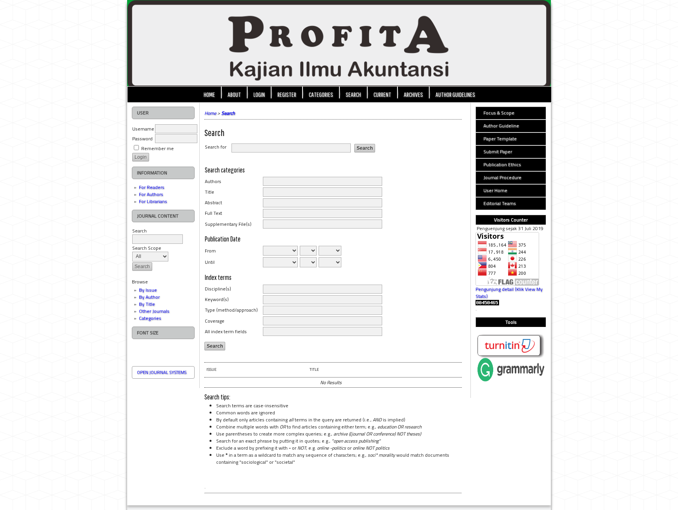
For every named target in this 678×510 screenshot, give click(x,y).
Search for (215, 146)
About (234, 94)
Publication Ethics (502, 164)
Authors (213, 181)
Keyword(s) (217, 299)
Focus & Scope (498, 112)
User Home (495, 190)
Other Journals (154, 311)
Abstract (213, 202)
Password (142, 138)
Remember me (157, 148)
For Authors (151, 194)
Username (143, 128)
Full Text (213, 213)
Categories (150, 318)
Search (139, 230)
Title (209, 191)
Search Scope (146, 247)
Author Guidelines (455, 94)
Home (209, 94)
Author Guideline (501, 125)
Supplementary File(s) (228, 224)
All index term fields (226, 331)
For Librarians (153, 201)
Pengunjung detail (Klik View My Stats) (509, 293)
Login (259, 94)
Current (382, 94)
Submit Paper (497, 151)
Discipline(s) (218, 288)
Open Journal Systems (161, 372)
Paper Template (500, 138)
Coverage (214, 320)
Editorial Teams (499, 203)
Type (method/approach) (231, 309)
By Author (149, 296)
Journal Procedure (502, 177)
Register (286, 94)
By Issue (148, 289)
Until (210, 262)
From (210, 250)
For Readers (151, 187)
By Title (147, 304)
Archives (413, 94)
